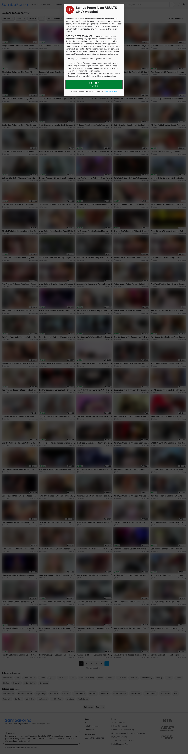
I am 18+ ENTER (94, 84)
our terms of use (110, 91)
